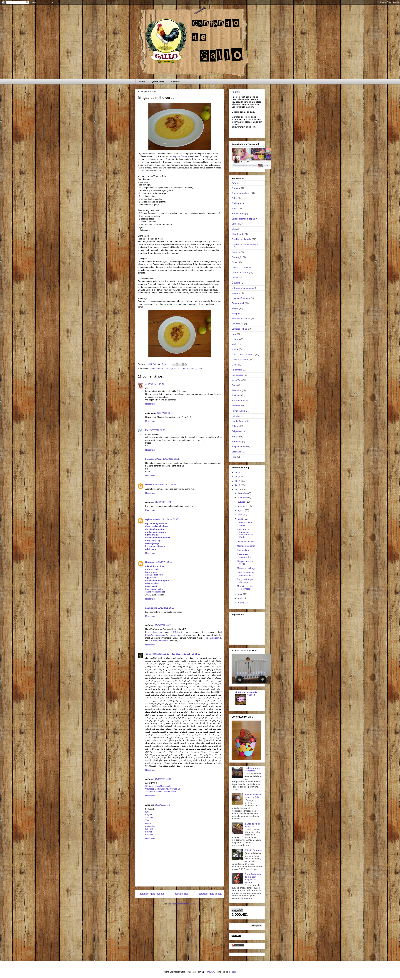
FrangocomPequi (153, 459)
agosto (241, 510)
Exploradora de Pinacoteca (252, 769)
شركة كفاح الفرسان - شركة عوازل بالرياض (181, 654)
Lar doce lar (237, 323)
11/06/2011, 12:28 (157, 430)
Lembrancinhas (239, 329)
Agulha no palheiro (241, 193)
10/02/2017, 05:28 (163, 562)
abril (240, 598)
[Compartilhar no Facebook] (182, 364)
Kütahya (149, 834)
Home (142, 81)
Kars (147, 812)
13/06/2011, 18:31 (171, 459)
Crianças (236, 252)
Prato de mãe (238, 400)
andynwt (210, 972)
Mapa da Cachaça (180, 156)
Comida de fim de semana (184, 368)
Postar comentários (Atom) (184, 904)
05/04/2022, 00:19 (163, 625)
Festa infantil (238, 303)
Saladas (236, 426)
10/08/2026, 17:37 (163, 805)
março (241, 602)
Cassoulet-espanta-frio (244, 555)
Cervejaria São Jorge (244, 523)
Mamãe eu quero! (246, 546)
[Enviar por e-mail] (173, 364)
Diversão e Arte (239, 267)
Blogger (232, 972)
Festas (235, 308)
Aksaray (149, 817)
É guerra (236, 283)
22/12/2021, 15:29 (166, 608)
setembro (243, 506)
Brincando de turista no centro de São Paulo (245, 533)
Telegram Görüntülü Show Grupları (160, 791)
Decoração (237, 257)
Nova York (237, 380)
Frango (235, 313)
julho (240, 514)
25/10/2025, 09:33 (163, 779)
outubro (242, 502)
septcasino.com (212, 638)
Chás (234, 229)
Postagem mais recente (151, 893)
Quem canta (158, 81)
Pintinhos (236, 395)
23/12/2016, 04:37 (170, 519)
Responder (150, 404)
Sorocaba (236, 451)
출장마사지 (177, 632)
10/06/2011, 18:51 (156, 384)
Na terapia (237, 369)
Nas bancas (237, 375)
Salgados (236, 431)
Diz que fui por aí (240, 272)
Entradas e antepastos (243, 288)
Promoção (237, 405)
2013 (238, 481)
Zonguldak (150, 826)
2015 (238, 472)
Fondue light (243, 550)
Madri (234, 344)
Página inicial (180, 893)
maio (240, 594)
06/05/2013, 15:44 (168, 485)
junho (241, 519)
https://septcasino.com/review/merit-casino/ (165, 635)
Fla (146, 430)
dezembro (243, 493)
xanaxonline (151, 608)
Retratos (236, 416)
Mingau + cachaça (246, 568)
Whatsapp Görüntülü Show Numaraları (162, 789)
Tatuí (199, 368)
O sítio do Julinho (245, 541)
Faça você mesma (241, 298)
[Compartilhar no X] (179, 364)
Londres (236, 339)
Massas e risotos (240, 359)
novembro (243, 497)
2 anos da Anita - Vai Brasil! (253, 825)
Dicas (234, 262)
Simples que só (239, 446)
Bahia (234, 198)
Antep (148, 823)
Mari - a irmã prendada (243, 354)
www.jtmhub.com (160, 641)
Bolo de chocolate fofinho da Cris (253, 795)
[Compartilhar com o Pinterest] (185, 364)
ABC (234, 183)
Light (234, 334)
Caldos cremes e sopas (160, 368)
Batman (148, 832)
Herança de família (241, 318)
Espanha (236, 293)
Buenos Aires (238, 213)
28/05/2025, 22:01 (154, 654)
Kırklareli (149, 829)
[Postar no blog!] (176, 364)
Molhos (235, 364)
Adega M (236, 188)
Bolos (234, 208)
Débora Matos (152, 485)
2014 (238, 476)
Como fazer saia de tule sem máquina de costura (253, 878)
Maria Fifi (251, 695)
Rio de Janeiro (239, 421)
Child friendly (238, 234)
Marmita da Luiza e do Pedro (245, 587)
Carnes (235, 223)
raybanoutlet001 (153, 519)
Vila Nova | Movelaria (246, 692)
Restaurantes (238, 411)
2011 (237, 489)
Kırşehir (148, 814)
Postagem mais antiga (209, 893)
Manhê (235, 349)
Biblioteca (236, 203)
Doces (235, 277)
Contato (175, 81)
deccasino (157, 632)
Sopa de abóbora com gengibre (245, 573)
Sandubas (237, 441)
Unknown (149, 562)
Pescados (236, 390)
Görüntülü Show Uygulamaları (158, 786)
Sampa (235, 436)
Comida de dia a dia (241, 239)
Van (147, 820)
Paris (234, 385)
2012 (238, 485)
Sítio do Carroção (253, 850)
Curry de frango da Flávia (245, 580)
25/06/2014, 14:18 (163, 502)
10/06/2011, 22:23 (165, 413)
